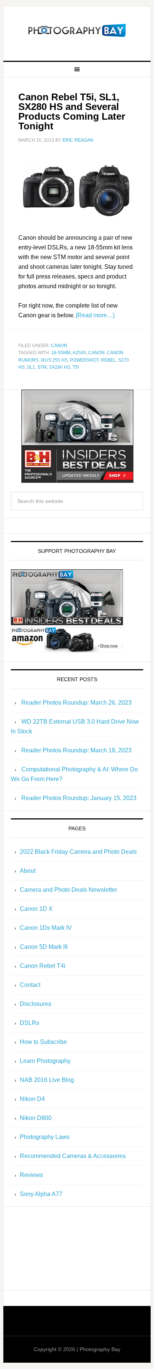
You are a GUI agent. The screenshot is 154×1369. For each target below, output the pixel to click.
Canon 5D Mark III (44, 947)
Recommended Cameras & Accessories (73, 1156)
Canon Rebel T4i (42, 966)
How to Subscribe (43, 1042)
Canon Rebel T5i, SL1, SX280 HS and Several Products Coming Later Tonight (71, 111)
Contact (30, 985)
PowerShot (84, 360)
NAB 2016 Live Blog (47, 1080)
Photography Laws (45, 1137)
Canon (59, 345)
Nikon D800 (36, 1118)
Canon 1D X (36, 909)
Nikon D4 (32, 1099)
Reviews (31, 1175)
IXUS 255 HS (54, 360)
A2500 (79, 352)
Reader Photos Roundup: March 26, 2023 (76, 702)
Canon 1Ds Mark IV (46, 928)
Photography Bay (77, 30)
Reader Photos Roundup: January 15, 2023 (78, 798)
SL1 (31, 367)
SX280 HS (59, 367)
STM (42, 367)
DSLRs (29, 1023)
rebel (108, 360)
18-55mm (61, 352)
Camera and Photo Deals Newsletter (68, 890)
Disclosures (35, 1004)
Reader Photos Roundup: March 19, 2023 (76, 750)
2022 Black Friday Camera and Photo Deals (78, 852)
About (28, 871)
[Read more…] (95, 315)
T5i (76, 367)
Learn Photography (45, 1061)
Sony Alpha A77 (41, 1194)
